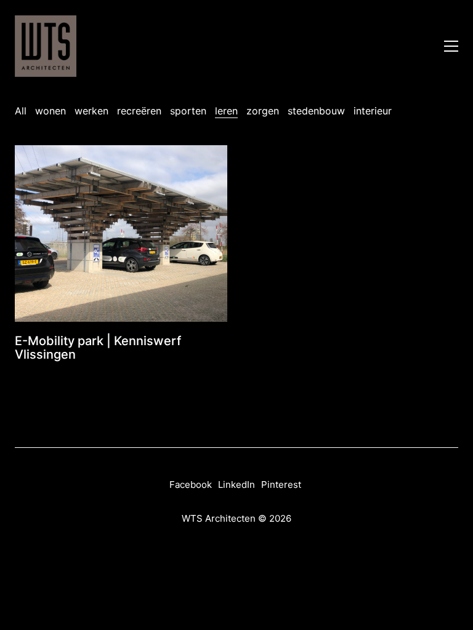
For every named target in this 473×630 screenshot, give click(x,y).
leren (226, 111)
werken (91, 111)
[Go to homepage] (45, 46)
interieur (373, 111)
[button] (451, 46)
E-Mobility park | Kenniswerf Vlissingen (98, 347)
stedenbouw (316, 111)
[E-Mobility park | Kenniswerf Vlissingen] (121, 233)
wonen (50, 111)
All (20, 111)
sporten (188, 111)
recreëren (139, 111)
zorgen (262, 111)
